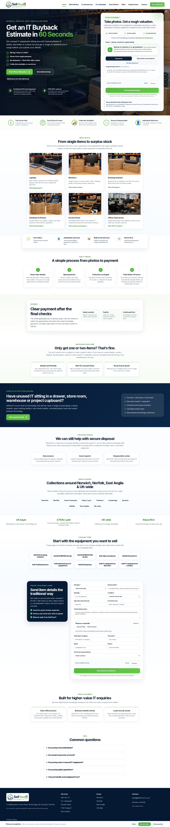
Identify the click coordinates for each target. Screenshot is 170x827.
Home (64, 4)
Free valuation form (137, 806)
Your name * (111, 636)
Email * (76, 644)
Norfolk (99, 801)
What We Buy (74, 4)
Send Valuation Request (106, 671)
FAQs (123, 4)
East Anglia (101, 804)
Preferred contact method (82, 652)
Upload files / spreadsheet (146, 58)
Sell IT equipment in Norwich (107, 565)
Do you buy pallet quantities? (60, 770)
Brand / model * (112, 585)
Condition (111, 593)
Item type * (77, 585)
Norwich (100, 797)
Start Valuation (157, 4)
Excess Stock (66, 804)
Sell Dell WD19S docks (63, 556)
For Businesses (87, 4)
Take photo (118, 58)
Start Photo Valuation (18, 72)
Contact (144, 4)
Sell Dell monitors (129, 556)
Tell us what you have (80, 609)
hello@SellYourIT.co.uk (141, 798)
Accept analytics (145, 824)
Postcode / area (113, 601)
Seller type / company (81, 636)
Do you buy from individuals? (60, 748)
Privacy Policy (11, 820)
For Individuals (101, 4)
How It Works (114, 4)
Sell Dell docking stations (40, 556)
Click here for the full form (18, 79)
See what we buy (44, 72)
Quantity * (77, 593)
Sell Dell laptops (85, 565)
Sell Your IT (65, 797)
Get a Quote (65, 811)
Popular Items (133, 4)
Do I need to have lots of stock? (61, 755)
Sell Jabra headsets (107, 556)
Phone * (110, 644)
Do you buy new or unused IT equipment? (65, 762)
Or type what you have (117, 66)
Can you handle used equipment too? (64, 777)
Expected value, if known (82, 601)
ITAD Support (66, 808)
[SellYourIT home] (16, 4)
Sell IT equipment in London (129, 565)
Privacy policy (158, 824)
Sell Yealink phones (40, 565)
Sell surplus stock (16, 417)
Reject (134, 824)
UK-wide (100, 808)
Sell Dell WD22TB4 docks (85, 556)
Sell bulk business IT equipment (62, 565)
